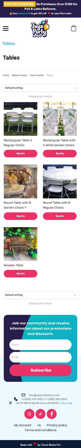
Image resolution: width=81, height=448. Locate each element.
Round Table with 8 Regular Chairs (56, 205)
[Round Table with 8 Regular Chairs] (59, 181)
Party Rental (37, 75)
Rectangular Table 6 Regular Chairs (18, 142)
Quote (21, 153)
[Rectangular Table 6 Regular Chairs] (20, 119)
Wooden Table (13, 265)
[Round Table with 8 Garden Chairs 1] (20, 181)
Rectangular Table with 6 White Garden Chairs (59, 142)
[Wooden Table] (20, 244)
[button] (73, 28)
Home (6, 75)
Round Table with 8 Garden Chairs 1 (17, 205)
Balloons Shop (19, 75)
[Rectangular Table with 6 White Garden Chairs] (59, 119)
